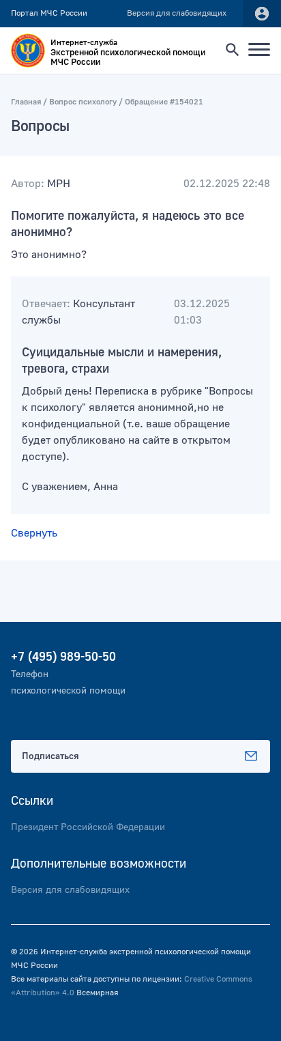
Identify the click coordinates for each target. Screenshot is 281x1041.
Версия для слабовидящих (70, 890)
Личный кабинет (262, 13)
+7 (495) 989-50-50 (63, 657)
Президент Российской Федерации (88, 827)
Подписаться (50, 756)
